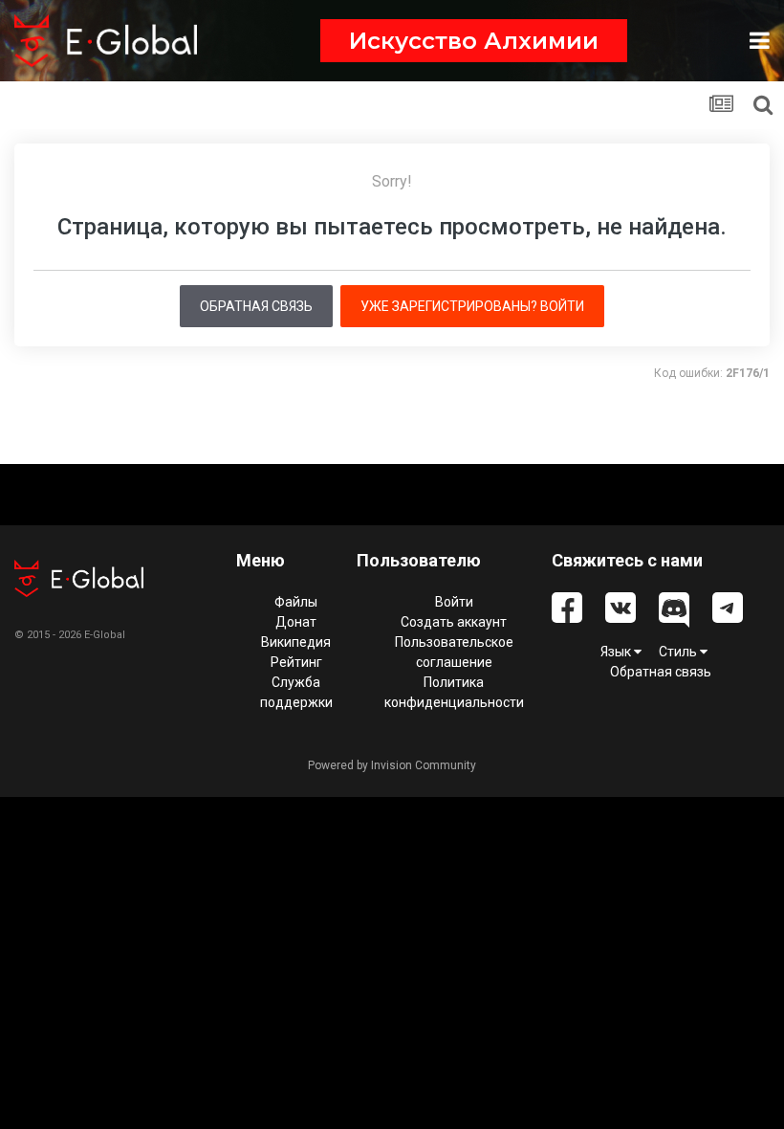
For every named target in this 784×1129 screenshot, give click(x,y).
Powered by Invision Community (392, 765)
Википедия (296, 642)
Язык (617, 651)
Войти (454, 601)
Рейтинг (296, 662)
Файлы (295, 601)
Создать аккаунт (454, 622)
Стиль (679, 651)
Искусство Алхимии (474, 41)
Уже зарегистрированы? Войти (472, 306)
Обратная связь (256, 306)
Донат (295, 622)
